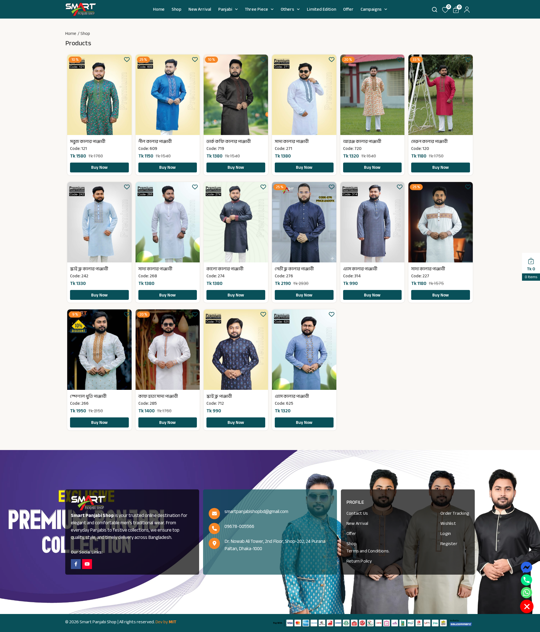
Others (287, 9)
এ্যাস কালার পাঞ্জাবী (360, 269)
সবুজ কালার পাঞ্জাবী (87, 141)
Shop (176, 9)
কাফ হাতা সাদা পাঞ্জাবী (158, 396)
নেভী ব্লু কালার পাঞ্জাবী (294, 269)
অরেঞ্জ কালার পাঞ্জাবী (362, 141)
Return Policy (359, 561)
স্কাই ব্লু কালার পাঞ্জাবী (89, 269)
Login (445, 533)
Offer (348, 9)
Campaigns (371, 9)
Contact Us (357, 513)
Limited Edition (321, 9)
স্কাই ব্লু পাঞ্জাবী (219, 396)
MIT (172, 622)
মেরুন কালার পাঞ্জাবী (429, 141)
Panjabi (225, 9)
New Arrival (199, 9)
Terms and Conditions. (368, 551)
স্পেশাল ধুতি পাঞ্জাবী (88, 396)
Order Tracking (454, 513)
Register (448, 543)
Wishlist (448, 523)
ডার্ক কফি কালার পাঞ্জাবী (228, 141)
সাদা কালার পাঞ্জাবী (292, 141)
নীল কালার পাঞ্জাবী (155, 141)
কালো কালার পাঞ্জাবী (224, 269)
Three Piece (256, 9)
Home (159, 9)
